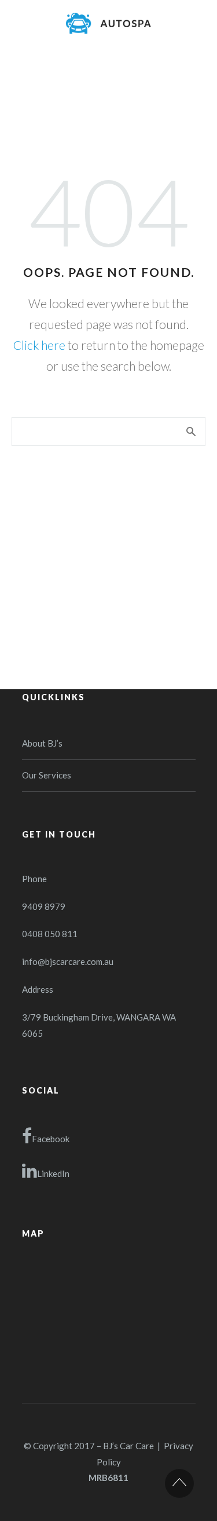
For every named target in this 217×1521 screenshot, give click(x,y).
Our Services (46, 775)
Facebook (50, 1139)
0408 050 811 (50, 933)
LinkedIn (53, 1173)
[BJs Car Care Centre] (108, 23)
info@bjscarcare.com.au (67, 961)
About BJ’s (42, 743)
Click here (39, 345)
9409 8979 (43, 906)
